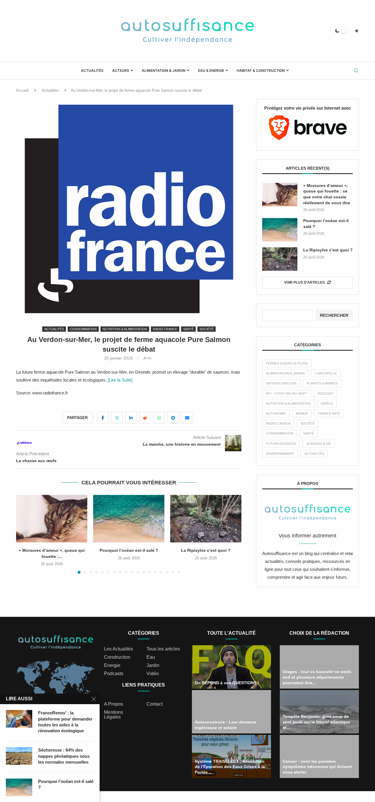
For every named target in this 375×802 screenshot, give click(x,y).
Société (308, 423)
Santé (308, 433)
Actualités (92, 70)
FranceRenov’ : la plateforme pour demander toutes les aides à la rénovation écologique (65, 721)
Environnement (280, 453)
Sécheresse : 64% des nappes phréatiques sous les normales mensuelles (64, 755)
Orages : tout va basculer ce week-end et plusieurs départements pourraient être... (317, 677)
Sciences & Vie (318, 443)
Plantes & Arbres (322, 383)
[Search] (356, 71)
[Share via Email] (187, 417)
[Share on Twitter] (117, 417)
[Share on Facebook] (103, 417)
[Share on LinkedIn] (131, 417)
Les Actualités (118, 649)
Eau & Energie (211, 70)
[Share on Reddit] (145, 417)
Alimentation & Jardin (163, 70)
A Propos (113, 704)
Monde (302, 413)
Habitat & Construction (261, 70)
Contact (154, 704)
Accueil (22, 90)
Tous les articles (163, 649)
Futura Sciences (281, 443)
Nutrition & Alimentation (288, 403)
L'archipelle (326, 373)
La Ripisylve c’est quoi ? (206, 550)
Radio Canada (278, 423)
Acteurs (120, 70)
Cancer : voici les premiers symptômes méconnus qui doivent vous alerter (317, 767)
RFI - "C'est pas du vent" (286, 393)
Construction (117, 657)
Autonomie (276, 413)
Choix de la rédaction (319, 633)
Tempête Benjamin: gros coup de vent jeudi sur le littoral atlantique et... (316, 722)
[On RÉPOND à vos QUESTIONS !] (231, 667)
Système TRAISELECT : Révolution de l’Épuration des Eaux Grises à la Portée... (230, 767)
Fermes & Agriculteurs (287, 363)
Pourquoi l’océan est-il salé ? (129, 550)
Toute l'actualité (231, 633)
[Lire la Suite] (119, 379)
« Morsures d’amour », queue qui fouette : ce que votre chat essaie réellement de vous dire (326, 194)
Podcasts (113, 673)
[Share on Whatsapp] (159, 417)
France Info (329, 413)
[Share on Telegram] (173, 417)
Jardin (152, 665)
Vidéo (152, 673)
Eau (150, 657)
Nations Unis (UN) (281, 383)
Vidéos (327, 403)
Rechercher (334, 315)
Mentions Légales (113, 714)
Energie (112, 665)
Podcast (325, 393)
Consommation (279, 433)
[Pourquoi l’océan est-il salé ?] (128, 518)
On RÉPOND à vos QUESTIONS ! (227, 682)
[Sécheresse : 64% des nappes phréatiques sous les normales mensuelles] (19, 756)
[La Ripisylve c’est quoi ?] (205, 518)
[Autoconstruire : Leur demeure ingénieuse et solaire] (231, 711)
